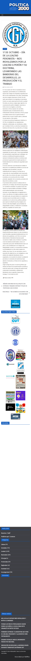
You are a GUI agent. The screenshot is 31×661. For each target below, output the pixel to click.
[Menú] (2, 15)
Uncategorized (5, 572)
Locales (4, 48)
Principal (3, 558)
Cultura (3, 544)
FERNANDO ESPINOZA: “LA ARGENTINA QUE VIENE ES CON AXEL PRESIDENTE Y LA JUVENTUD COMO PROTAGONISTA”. (14, 634)
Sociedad (3, 568)
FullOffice (26, 657)
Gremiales (4, 548)
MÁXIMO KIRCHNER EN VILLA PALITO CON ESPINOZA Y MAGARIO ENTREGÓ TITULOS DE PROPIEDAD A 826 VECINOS (15, 286)
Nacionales (4, 555)
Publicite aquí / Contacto (8, 536)
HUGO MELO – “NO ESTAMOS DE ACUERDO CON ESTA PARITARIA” (15, 293)
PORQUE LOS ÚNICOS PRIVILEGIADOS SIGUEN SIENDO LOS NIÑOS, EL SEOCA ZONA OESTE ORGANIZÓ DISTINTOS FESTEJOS (13, 626)
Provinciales (4, 562)
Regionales (4, 565)
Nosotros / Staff (5, 533)
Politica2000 (13, 651)
